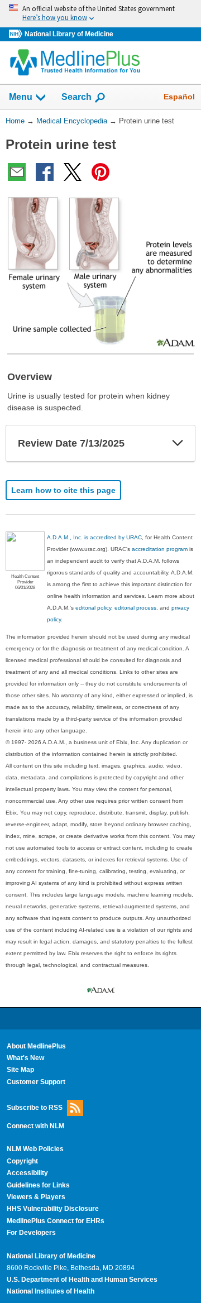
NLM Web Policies (35, 1149)
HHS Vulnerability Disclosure (53, 1209)
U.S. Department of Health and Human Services (82, 1279)
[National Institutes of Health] (17, 34)
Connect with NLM (35, 1126)
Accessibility (27, 1173)
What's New (25, 1058)
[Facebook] (45, 172)
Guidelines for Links (38, 1185)
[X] (72, 172)
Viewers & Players (36, 1197)
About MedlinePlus (36, 1046)
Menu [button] (20, 97)
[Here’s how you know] (100, 13)
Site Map (20, 1070)
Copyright (22, 1161)
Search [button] (76, 97)
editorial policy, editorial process (115, 608)
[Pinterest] (100, 172)
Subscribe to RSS (35, 1108)
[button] (177, 443)
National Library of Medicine (69, 34)
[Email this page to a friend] (17, 172)
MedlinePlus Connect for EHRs (55, 1221)
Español (179, 96)
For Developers (31, 1233)
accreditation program (160, 549)
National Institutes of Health (50, 1291)
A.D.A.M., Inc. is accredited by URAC (94, 537)
